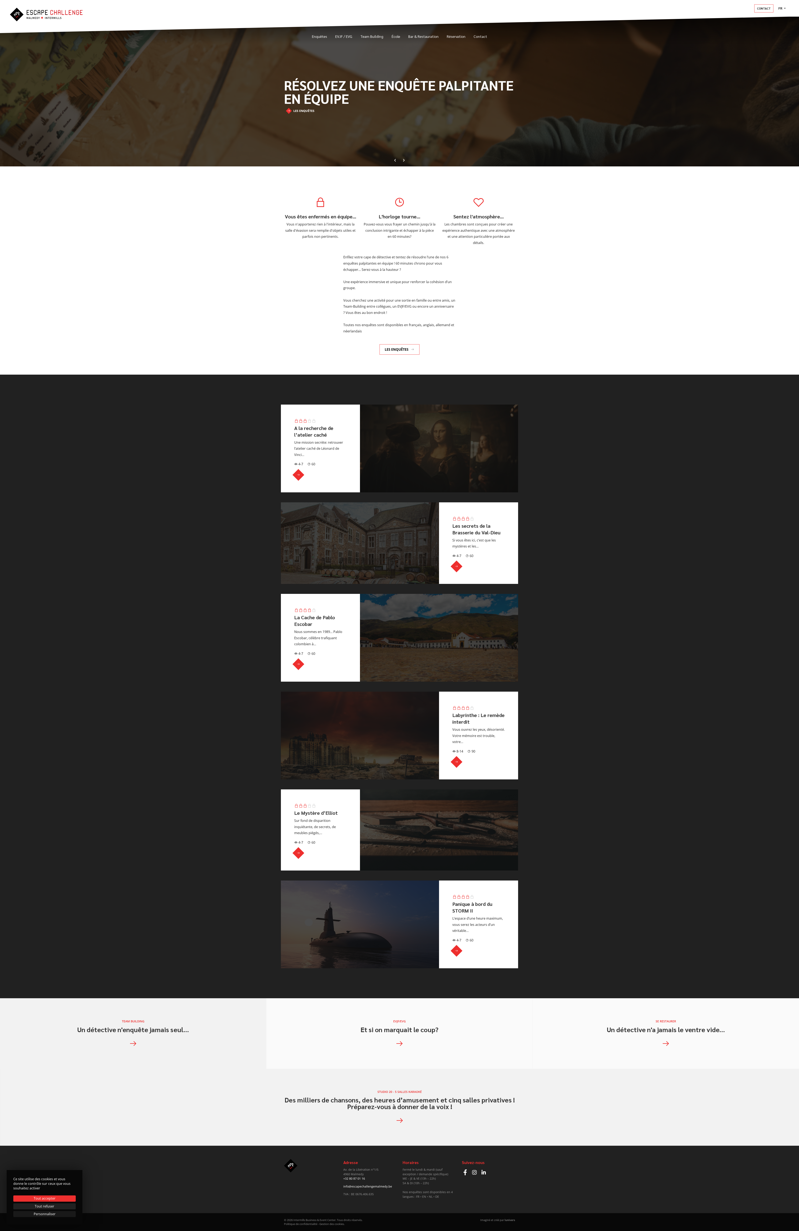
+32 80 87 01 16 (354, 1178)
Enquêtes (319, 36)
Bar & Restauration (423, 36)
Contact (764, 8)
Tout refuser (44, 1206)
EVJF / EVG (343, 36)
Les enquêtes (303, 111)
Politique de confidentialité (300, 1224)
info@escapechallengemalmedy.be (367, 1186)
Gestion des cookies (331, 1224)
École (396, 36)
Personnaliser (45, 1214)
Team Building (371, 36)
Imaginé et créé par (497, 1220)
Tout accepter (45, 1198)
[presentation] (395, 159)
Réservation (456, 36)
